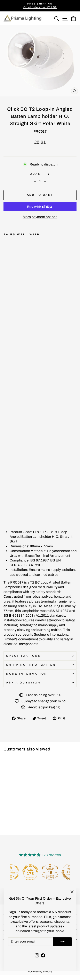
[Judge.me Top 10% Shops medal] (59, 872)
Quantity (40, 173)
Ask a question (23, 682)
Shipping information (31, 664)
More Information (26, 673)
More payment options (40, 217)
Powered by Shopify (40, 971)
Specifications (23, 655)
